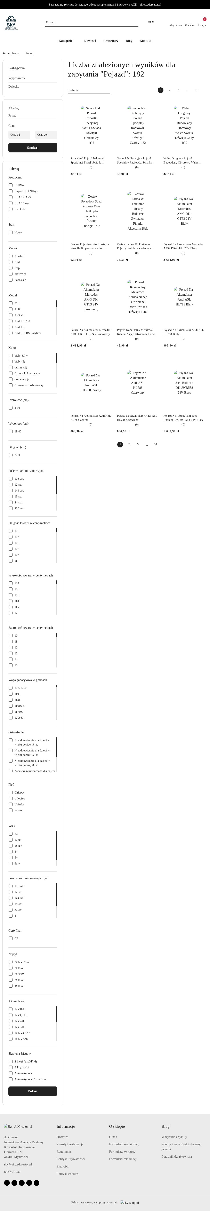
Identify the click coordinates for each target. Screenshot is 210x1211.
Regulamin (64, 1151)
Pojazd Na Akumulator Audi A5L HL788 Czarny (91, 417)
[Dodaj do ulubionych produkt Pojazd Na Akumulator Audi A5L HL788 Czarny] (107, 360)
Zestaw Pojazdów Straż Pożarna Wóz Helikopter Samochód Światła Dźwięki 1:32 (90, 246)
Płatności (62, 1166)
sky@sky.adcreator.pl (18, 1164)
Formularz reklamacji (123, 1159)
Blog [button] (166, 1126)
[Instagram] (14, 1183)
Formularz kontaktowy (124, 1144)
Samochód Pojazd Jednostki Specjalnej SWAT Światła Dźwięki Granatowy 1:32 (87, 161)
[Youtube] (22, 1183)
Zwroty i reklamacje (70, 1144)
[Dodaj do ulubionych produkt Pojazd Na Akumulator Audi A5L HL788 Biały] (200, 274)
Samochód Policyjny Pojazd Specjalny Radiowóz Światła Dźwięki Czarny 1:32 (134, 161)
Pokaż (33, 1091)
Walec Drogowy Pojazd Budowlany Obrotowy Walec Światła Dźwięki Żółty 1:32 (180, 161)
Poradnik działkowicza (177, 1156)
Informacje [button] (66, 1126)
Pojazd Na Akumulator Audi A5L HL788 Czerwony (137, 417)
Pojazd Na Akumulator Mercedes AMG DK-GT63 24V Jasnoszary (90, 332)
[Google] (29, 1183)
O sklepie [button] (117, 1126)
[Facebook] (7, 1183)
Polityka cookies (68, 1174)
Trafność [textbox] (73, 90)
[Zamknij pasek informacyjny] (206, 5)
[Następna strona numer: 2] (205, 90)
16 (195, 90)
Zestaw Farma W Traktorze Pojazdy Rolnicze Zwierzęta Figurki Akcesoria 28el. (134, 246)
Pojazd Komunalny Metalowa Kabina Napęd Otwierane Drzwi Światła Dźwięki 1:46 (136, 332)
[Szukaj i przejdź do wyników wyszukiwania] (136, 22)
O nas (113, 1137)
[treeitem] (32, 78)
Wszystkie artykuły (174, 1137)
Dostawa (62, 1137)
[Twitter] (36, 1183)
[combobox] (89, 90)
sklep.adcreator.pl (150, 4)
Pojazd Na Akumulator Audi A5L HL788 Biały (183, 332)
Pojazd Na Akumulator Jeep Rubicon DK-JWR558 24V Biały (183, 417)
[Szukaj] (55, 116)
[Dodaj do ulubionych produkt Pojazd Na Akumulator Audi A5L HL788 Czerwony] (154, 360)
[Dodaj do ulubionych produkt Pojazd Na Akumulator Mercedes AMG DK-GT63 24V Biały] (200, 188)
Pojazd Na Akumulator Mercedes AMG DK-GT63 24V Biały (183, 246)
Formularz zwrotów (122, 1151)
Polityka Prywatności (71, 1159)
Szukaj (33, 147)
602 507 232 (12, 1171)
